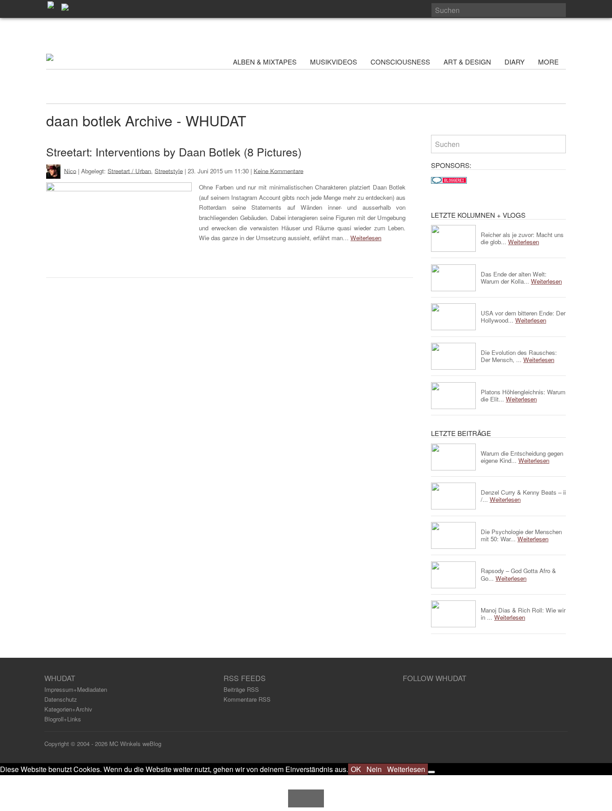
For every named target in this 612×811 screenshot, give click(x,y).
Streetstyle (169, 170)
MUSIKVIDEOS (333, 61)
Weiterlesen (365, 237)
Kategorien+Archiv (68, 709)
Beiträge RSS (241, 689)
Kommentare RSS (247, 699)
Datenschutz (60, 699)
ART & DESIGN (467, 61)
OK (356, 769)
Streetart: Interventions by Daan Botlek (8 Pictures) (174, 151)
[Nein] (431, 772)
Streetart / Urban (129, 170)
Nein (374, 769)
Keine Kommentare (278, 170)
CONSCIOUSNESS (400, 61)
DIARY (514, 61)
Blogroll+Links (62, 719)
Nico (70, 170)
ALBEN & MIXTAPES (265, 61)
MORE (549, 61)
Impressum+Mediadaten (75, 689)
